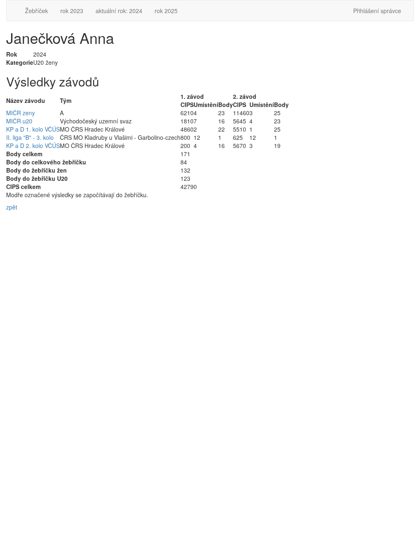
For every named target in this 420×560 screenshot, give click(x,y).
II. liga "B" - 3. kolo (30, 137)
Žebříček (36, 11)
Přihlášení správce (377, 11)
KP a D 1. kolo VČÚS (33, 129)
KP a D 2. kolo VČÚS (33, 145)
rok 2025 (166, 11)
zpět (11, 207)
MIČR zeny (20, 113)
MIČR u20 (19, 121)
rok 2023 (71, 11)
